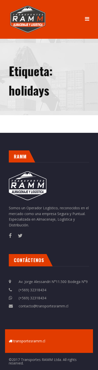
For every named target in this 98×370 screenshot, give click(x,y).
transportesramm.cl (29, 341)
